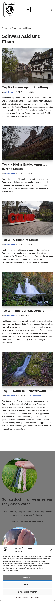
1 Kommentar (35, 396)
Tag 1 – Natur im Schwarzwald (24, 391)
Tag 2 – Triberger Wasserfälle (23, 310)
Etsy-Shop (17, 512)
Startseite (6, 28)
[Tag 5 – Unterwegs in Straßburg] (27, 65)
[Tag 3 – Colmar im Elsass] (27, 218)
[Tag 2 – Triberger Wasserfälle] (27, 289)
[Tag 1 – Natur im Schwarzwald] (27, 369)
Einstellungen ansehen (27, 592)
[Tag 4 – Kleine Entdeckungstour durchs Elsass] (27, 143)
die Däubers (10, 92)
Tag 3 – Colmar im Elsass (20, 239)
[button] (51, 549)
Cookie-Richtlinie (22, 598)
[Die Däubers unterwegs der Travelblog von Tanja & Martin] (9, 9)
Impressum (35, 598)
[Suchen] (51, 10)
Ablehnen (27, 585)
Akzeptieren (27, 578)
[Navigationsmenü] (28, 9)
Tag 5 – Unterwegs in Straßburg (25, 87)
